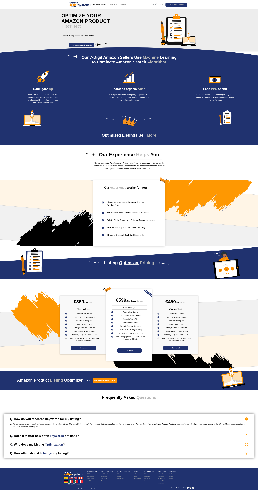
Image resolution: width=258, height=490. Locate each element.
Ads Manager (147, 476)
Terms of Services (69, 488)
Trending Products (90, 478)
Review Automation (105, 480)
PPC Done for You (161, 478)
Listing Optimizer (161, 480)
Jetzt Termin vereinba (173, 473)
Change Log (146, 480)
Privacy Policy (78, 488)
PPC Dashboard (147, 473)
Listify (118, 473)
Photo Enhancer (161, 483)
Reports (135, 476)
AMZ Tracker (104, 478)
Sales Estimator (90, 480)
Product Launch (161, 476)
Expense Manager (137, 478)
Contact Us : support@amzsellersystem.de (94, 488)
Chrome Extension (90, 476)
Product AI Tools (120, 478)
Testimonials (113, 4)
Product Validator (161, 473)
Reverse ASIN (104, 476)
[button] (129, 419)
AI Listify (119, 476)
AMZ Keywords (104, 473)
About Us (171, 478)
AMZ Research (90, 473)
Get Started (83, 348)
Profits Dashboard (137, 473)
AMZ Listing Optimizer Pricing (81, 45)
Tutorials (123, 4)
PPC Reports (147, 478)
